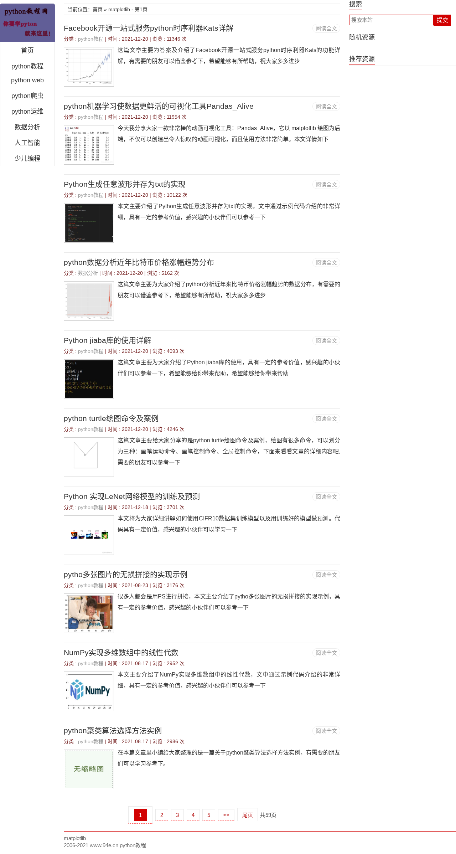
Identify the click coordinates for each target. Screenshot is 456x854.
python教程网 (27, 23)
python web (27, 80)
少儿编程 (27, 158)
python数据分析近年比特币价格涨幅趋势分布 (139, 262)
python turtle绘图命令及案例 (111, 418)
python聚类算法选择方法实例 (113, 730)
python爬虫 (27, 95)
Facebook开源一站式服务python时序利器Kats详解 (148, 28)
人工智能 (27, 142)
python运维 (27, 111)
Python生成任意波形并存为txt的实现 (125, 184)
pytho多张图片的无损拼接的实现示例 (125, 574)
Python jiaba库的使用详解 (107, 340)
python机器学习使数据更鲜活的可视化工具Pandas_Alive (159, 106)
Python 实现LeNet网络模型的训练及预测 (132, 496)
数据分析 (27, 127)
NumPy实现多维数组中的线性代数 (121, 652)
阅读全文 (326, 28)
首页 (27, 50)
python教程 (27, 66)
